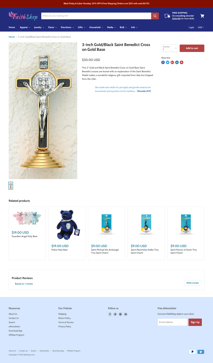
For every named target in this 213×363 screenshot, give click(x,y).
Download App (15, 330)
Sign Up (195, 322)
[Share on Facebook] (163, 62)
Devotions (66, 27)
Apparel (24, 27)
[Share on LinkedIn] (177, 62)
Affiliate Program (16, 335)
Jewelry (38, 27)
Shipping (62, 314)
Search (12, 322)
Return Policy (64, 318)
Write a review (192, 283)
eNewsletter (14, 326)
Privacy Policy (64, 326)
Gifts (80, 27)
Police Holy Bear (59, 249)
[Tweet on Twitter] (167, 62)
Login (191, 27)
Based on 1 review (24, 283)
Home (12, 27)
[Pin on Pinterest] (181, 62)
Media (110, 27)
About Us (13, 314)
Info (133, 27)
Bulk (122, 27)
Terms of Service (66, 322)
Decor (51, 27)
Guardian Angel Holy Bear (24, 236)
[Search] (155, 16)
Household (95, 27)
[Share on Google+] (172, 62)
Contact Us (14, 318)
